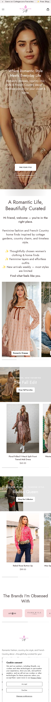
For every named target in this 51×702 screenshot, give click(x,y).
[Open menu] (5, 9)
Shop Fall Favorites (25, 390)
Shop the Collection (25, 499)
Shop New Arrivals (26, 175)
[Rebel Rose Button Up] (23, 537)
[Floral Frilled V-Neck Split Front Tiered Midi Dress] (23, 428)
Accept (24, 684)
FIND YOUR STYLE (25, 167)
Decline (24, 690)
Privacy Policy (36, 677)
